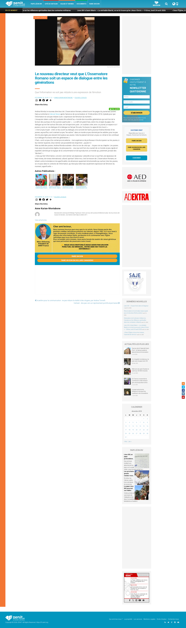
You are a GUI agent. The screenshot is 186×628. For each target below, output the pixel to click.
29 (144, 433)
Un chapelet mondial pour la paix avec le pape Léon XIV (140, 360)
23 (147, 430)
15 (144, 426)
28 (140, 433)
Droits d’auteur (162, 619)
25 (129, 433)
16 (147, 426)
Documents (81, 4)
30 (147, 433)
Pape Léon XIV (36, 4)
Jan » (129, 441)
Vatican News (55, 114)
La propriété (128, 619)
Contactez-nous (173, 619)
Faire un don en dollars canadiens (77, 260)
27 (136, 433)
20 (136, 430)
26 (133, 433)
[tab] (130, 575)
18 (129, 430)
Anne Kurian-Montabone (63, 97)
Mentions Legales (149, 619)
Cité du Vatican (51, 4)
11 (129, 426)
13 (136, 426)
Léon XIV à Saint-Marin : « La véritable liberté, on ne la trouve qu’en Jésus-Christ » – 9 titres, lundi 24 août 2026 (91, 10)
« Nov (125, 441)
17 (126, 430)
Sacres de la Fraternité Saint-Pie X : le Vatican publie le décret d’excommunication (140, 350)
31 (126, 437)
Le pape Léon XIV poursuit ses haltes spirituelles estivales (128, 490)
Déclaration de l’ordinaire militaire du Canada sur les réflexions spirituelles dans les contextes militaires (135, 320)
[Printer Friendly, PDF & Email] (114, 109)
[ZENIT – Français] (17, 3)
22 (144, 430)
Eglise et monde (67, 4)
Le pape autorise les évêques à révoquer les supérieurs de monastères (140, 391)
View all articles (41, 220)
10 (126, 426)
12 (133, 426)
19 (133, 430)
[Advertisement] (77, 281)
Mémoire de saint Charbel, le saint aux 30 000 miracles (140, 370)
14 (140, 426)
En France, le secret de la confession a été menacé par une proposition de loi (139, 380)
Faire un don (94, 4)
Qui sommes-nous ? (116, 619)
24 (126, 433)
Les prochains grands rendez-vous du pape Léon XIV (129, 475)
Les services (138, 619)
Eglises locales (40, 18)
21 (140, 430)
